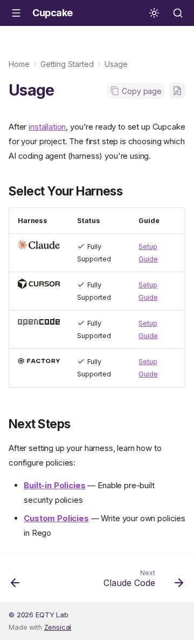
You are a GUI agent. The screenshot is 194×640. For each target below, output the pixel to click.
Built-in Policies (54, 485)
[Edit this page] (177, 91)
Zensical (58, 627)
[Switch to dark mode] (154, 13)
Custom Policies (56, 518)
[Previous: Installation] (15, 581)
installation (47, 127)
